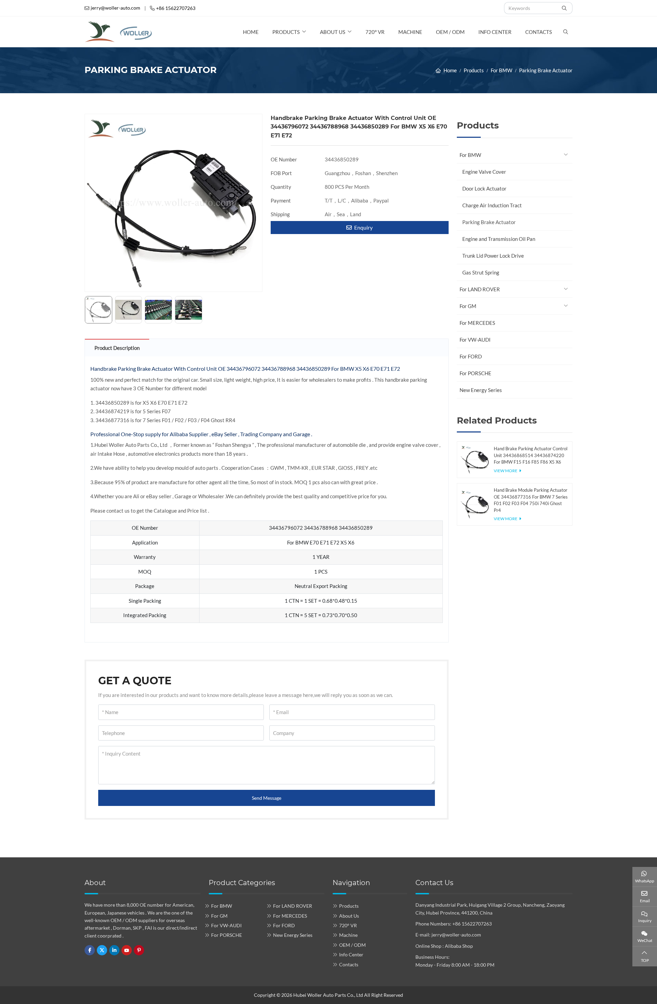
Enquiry (363, 227)
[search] (565, 8)
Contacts (538, 32)
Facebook (90, 950)
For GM (468, 306)
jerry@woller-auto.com (115, 8)
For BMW (470, 155)
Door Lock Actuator (484, 188)
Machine (410, 32)
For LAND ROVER (480, 289)
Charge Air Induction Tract (492, 205)
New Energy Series (481, 390)
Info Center (495, 32)
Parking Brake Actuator (489, 222)
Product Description (117, 348)
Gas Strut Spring (480, 272)
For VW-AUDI (475, 339)
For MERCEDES (477, 323)
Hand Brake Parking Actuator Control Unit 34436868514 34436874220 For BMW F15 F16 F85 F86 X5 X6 (530, 455)
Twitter (102, 950)
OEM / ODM (450, 32)
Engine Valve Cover (484, 172)
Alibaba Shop (459, 946)
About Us (332, 32)
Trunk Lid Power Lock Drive (493, 256)
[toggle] (565, 155)
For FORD (471, 356)
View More (505, 470)
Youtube (126, 950)
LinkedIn (114, 950)
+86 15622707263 (175, 8)
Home (251, 32)
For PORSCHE (475, 373)
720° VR (375, 32)
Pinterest (139, 950)
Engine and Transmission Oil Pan (498, 239)
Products (286, 32)
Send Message (266, 798)
